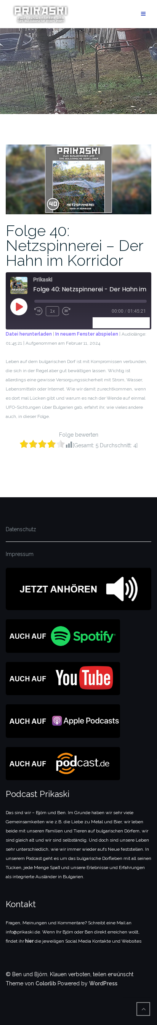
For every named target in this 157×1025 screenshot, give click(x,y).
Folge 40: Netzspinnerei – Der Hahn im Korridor (74, 245)
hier (29, 941)
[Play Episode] (18, 306)
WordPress (103, 983)
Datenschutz (21, 529)
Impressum (20, 554)
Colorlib (45, 983)
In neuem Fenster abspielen (86, 334)
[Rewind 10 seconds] (38, 311)
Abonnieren (110, 322)
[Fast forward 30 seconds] (66, 311)
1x (52, 311)
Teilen (139, 322)
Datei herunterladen (29, 334)
